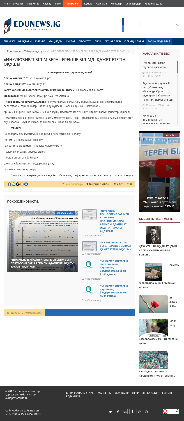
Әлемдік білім (134, 41)
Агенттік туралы (13, 3)
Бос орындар (133, 3)
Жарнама (101, 3)
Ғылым (40, 41)
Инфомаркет (72, 3)
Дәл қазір (122, 393)
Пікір (98, 41)
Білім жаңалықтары (18, 41)
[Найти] (177, 24)
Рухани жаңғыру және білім (20, 10)
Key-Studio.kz (15, 414)
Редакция (73, 396)
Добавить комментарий (26, 312)
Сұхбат (70, 41)
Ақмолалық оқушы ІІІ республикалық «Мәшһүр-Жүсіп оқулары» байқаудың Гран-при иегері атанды (157, 91)
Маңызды (55, 41)
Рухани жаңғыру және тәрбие (57, 10)
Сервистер (33, 3)
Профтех (85, 41)
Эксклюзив (113, 41)
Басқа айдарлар (159, 41)
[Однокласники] (132, 411)
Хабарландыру (153, 3)
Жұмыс (88, 3)
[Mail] (139, 411)
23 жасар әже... (173, 301)
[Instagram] (146, 411)
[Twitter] (110, 411)
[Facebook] (117, 411)
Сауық (47, 3)
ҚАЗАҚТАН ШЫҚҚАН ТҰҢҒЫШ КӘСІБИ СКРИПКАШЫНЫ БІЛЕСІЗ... (158, 250)
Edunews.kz (28, 24)
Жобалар (116, 3)
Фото (58, 3)
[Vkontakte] (125, 411)
